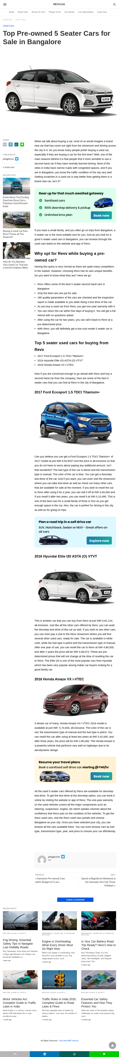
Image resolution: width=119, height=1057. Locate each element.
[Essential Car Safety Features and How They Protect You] (98, 979)
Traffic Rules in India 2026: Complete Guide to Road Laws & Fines (59, 1003)
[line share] (22, 144)
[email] (15, 1054)
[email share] (5, 144)
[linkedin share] (10, 144)
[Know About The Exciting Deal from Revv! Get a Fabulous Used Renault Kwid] (16, 186)
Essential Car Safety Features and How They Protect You (96, 1003)
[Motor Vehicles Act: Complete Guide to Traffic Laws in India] (20, 979)
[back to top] (112, 1045)
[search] (114, 4)
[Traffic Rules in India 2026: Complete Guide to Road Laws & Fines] (59, 979)
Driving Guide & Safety (15, 933)
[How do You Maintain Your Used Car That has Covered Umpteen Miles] (16, 250)
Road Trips (23, 12)
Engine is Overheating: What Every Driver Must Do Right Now (57, 945)
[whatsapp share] (16, 144)
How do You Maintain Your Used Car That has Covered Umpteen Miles (15, 265)
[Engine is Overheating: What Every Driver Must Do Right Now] (59, 920)
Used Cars (102, 12)
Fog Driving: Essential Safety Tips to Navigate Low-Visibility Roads (18, 943)
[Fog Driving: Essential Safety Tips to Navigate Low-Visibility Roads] (20, 920)
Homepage (7, 19)
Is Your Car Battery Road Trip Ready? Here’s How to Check (98, 945)
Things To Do (55, 12)
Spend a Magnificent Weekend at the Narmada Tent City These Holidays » (98, 882)
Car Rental (69, 12)
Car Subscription (86, 12)
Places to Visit (38, 12)
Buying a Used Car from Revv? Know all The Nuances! (15, 234)
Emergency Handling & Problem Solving (58, 934)
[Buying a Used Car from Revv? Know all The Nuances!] (16, 220)
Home (11, 12)
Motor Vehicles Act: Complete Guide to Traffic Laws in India (19, 1003)
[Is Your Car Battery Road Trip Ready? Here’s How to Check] (98, 920)
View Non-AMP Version (68, 1041)
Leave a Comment (75, 899)
